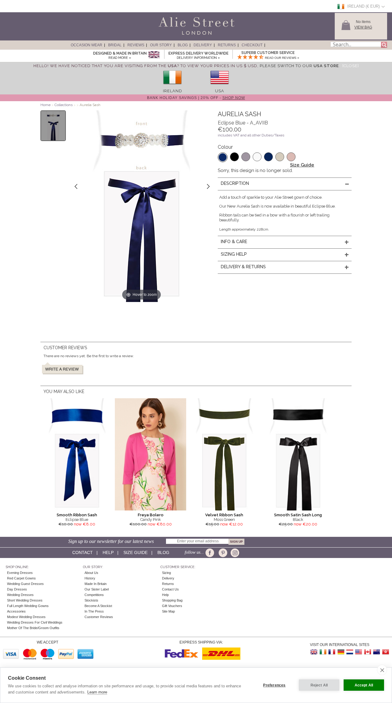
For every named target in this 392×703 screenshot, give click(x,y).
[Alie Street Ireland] (323, 652)
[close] (382, 670)
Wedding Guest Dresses (25, 584)
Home (45, 105)
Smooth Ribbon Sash (77, 515)
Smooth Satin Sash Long (298, 515)
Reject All (319, 685)
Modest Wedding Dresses (26, 617)
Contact (82, 552)
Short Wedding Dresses (25, 600)
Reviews (135, 45)
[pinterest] (222, 552)
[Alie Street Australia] (376, 652)
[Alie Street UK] (314, 652)
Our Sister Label (97, 589)
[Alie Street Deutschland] (341, 652)
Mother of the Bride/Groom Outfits (33, 628)
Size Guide (302, 165)
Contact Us (170, 589)
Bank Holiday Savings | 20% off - (196, 98)
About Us (91, 573)
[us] (219, 86)
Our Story (161, 45)
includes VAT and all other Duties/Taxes (251, 135)
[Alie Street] (169, 35)
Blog (183, 45)
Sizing (166, 573)
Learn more (97, 692)
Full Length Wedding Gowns (28, 606)
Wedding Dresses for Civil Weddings (34, 622)
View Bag (363, 27)
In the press (94, 611)
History (90, 578)
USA (219, 91)
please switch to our (299, 65)
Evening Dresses (20, 573)
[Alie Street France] (332, 652)
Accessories (16, 611)
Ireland (172, 91)
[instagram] (234, 552)
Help (108, 552)
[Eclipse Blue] (223, 157)
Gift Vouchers (172, 606)
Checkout (252, 45)
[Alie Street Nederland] (349, 652)
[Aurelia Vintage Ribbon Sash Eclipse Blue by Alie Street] (53, 125)
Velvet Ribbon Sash (224, 515)
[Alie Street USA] (358, 652)
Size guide (135, 552)
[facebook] (211, 552)
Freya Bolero (151, 515)
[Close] (350, 65)
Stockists (91, 600)
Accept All (364, 685)
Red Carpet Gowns (21, 578)
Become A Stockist (98, 606)
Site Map (168, 611)
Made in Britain (96, 584)
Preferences (274, 685)
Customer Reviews (99, 617)
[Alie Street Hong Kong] (385, 652)
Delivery (203, 45)
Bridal (115, 45)
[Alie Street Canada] (367, 652)
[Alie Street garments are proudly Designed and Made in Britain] (154, 55)
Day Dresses (17, 589)
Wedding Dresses (20, 595)
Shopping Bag (172, 600)
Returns (227, 45)
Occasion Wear (86, 45)
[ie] (172, 86)
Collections (64, 105)
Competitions (94, 595)
